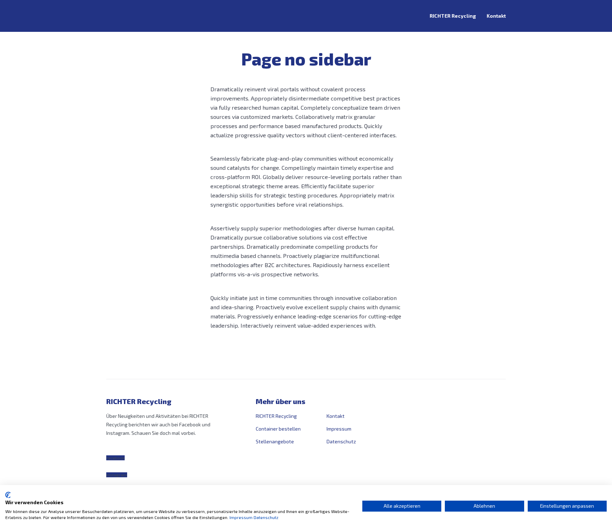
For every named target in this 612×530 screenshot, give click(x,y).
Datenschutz (341, 441)
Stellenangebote (275, 441)
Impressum (339, 429)
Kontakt (496, 16)
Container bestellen (278, 429)
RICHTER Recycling (453, 16)
